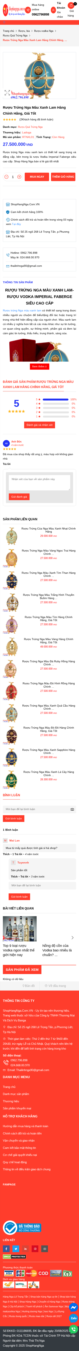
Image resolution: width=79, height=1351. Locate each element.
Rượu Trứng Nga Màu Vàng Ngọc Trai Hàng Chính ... (49, 552)
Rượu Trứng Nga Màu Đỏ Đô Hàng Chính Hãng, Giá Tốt (48, 729)
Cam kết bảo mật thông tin (19, 1147)
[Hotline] (73, 1328)
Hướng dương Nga (32, 1311)
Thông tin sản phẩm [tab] (18, 282)
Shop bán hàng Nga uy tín (44, 1296)
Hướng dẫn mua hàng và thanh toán (25, 1126)
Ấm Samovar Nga (54, 1306)
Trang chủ (8, 31)
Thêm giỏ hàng (63, 176)
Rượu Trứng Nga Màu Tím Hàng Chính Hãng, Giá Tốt (48, 619)
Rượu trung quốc (18, 1316)
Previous (7, 937)
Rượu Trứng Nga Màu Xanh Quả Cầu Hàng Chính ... (48, 707)
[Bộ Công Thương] (22, 1227)
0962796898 (40, 14)
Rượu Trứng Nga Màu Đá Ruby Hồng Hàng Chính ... (48, 663)
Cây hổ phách (16, 1306)
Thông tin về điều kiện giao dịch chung (26, 1169)
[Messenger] (73, 1307)
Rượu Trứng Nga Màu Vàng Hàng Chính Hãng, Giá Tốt (48, 641)
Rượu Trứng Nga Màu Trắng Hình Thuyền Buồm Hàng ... (48, 596)
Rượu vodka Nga (43, 31)
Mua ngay (37, 176)
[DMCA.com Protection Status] (39, 1256)
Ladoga (26, 132)
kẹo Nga (48, 1311)
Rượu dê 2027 (54, 1316)
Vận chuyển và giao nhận (19, 1140)
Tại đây (16, 224)
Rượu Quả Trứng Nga (15, 35)
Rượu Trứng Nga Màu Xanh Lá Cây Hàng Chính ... (48, 773)
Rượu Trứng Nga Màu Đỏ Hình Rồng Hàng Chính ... (49, 685)
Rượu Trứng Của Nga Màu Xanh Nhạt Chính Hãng (48, 530)
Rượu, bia (24, 31)
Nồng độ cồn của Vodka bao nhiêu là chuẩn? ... (57, 950)
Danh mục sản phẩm (16, 1094)
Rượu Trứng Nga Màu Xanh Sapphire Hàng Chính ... (48, 751)
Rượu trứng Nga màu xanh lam (22, 310)
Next (72, 937)
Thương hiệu (11, 1101)
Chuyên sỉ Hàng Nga (49, 1301)
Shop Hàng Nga (27, 1301)
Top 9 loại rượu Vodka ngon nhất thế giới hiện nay (19, 950)
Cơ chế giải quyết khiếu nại (20, 1154)
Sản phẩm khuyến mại (17, 1108)
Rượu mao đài (36, 1316)
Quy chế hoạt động (15, 1162)
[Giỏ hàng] (71, 5)
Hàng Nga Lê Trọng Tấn (15, 1296)
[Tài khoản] (53, 10)
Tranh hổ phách (34, 1306)
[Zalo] (73, 1318)
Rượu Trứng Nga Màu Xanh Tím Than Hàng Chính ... (49, 574)
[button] (20, 985)
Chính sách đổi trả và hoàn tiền (22, 1133)
